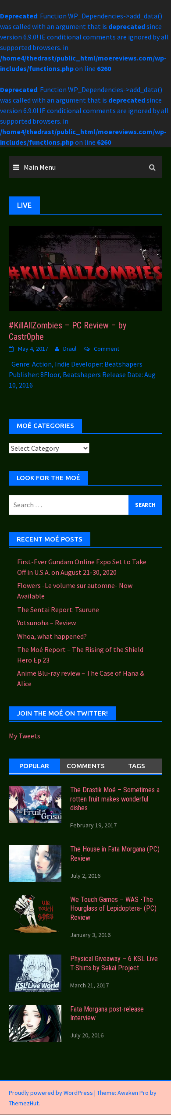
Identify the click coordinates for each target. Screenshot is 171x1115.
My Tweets (24, 735)
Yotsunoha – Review (46, 622)
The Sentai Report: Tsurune (58, 609)
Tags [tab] (136, 765)
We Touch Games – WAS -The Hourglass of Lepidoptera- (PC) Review (113, 908)
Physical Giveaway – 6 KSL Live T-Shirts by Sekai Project (114, 963)
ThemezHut (24, 1103)
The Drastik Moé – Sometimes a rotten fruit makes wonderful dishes (115, 799)
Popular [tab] (34, 765)
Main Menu (40, 167)
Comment (106, 349)
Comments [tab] (86, 765)
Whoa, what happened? (52, 636)
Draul (69, 349)
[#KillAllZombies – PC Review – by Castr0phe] (85, 267)
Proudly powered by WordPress (51, 1093)
